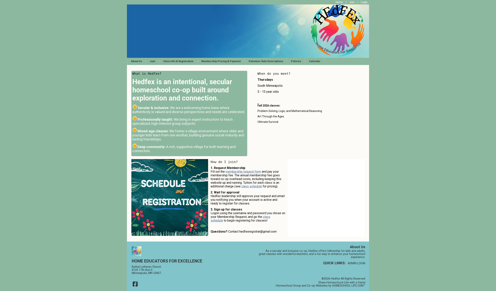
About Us (136, 61)
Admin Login (356, 263)
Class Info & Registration (178, 61)
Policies (296, 61)
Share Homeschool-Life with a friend (341, 282)
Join (152, 61)
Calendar (314, 61)
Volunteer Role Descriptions (266, 61)
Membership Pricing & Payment (221, 61)
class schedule (251, 186)
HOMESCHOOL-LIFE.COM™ (348, 285)
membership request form (243, 171)
